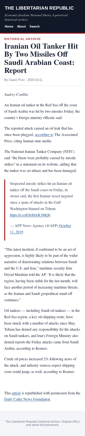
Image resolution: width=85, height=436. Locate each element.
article (16, 392)
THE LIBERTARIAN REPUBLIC (39, 8)
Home (9, 26)
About (21, 26)
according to (44, 134)
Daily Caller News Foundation (27, 398)
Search (35, 26)
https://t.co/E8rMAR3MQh (30, 214)
